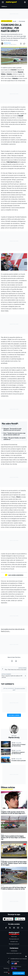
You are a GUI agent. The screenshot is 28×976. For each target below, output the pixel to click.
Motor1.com (14, 936)
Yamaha (9, 74)
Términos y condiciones (9, 968)
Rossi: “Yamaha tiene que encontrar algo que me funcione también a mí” (14, 433)
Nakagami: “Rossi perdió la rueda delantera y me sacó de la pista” (12, 429)
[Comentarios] (24, 43)
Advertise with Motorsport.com (14, 953)
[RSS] (22, 927)
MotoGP (20, 115)
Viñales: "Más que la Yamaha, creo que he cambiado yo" (14, 438)
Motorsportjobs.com (14, 939)
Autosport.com (14, 941)
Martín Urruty (7, 43)
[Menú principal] (3, 2)
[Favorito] (20, 43)
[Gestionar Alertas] (16, 661)
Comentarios (14, 950)
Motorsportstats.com (14, 944)
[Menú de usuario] (24, 2)
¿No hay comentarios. (14, 689)
